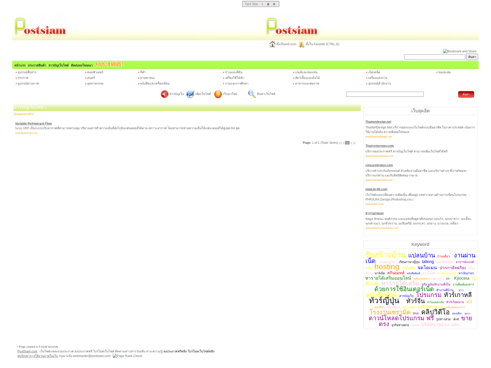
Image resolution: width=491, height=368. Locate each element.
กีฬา (143, 72)
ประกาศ (23, 78)
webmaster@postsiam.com (92, 356)
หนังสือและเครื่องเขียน (155, 83)
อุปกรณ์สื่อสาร (27, 72)
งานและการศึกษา (237, 83)
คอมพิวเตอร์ (95, 72)
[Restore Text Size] (268, 6)
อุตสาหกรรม (95, 83)
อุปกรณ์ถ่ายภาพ (28, 83)
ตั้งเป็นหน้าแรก (286, 44)
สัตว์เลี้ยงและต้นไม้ (307, 78)
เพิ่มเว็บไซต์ (203, 94)
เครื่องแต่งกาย (377, 78)
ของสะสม (444, 72)
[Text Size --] (262, 6)
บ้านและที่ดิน (233, 72)
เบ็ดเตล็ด (374, 72)
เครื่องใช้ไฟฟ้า (234, 78)
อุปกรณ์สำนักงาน (379, 83)
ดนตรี (91, 78)
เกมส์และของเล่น (306, 72)
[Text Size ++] (274, 6)
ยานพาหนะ (147, 78)
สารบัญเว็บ (177, 94)
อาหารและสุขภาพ (307, 83)
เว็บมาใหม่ (230, 94)
